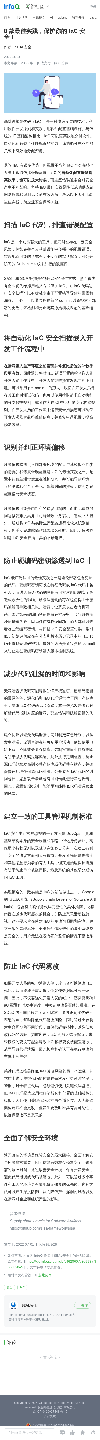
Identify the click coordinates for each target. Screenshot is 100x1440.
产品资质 (50, 1416)
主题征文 (39, 17)
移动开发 (78, 17)
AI (51, 17)
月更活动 (21, 17)
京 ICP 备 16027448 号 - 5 (50, 1411)
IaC (22, 1287)
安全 (9, 1287)
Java (93, 17)
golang (62, 17)
